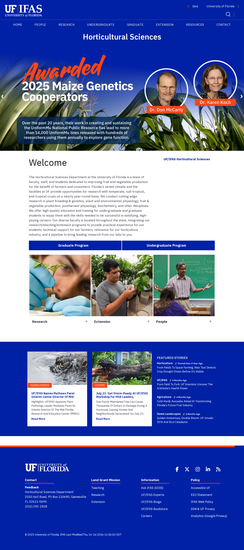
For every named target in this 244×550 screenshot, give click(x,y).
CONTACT (223, 25)
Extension (98, 502)
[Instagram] (198, 469)
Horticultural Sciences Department (49, 492)
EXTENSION (165, 25)
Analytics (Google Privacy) (209, 516)
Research (97, 495)
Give (195, 6)
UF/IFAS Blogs (151, 502)
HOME (17, 25)
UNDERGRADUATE (100, 25)
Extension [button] (102, 321)
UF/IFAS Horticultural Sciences (187, 159)
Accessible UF (200, 488)
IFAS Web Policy (202, 502)
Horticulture (165, 363)
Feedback (32, 487)
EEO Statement (201, 495)
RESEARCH (67, 25)
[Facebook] (177, 469)
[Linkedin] (208, 469)
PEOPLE (40, 25)
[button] (75, 245)
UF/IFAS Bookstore (154, 509)
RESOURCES (195, 25)
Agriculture (164, 397)
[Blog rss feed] (218, 469)
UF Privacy (207, 509)
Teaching (97, 488)
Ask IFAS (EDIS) (152, 488)
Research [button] (39, 321)
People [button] (161, 321)
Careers (146, 516)
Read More (38, 418)
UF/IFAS (162, 380)
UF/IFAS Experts (152, 495)
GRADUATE (135, 25)
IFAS (63, 534)
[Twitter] (187, 469)
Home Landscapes (169, 413)
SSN (194, 509)
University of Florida (220, 6)
